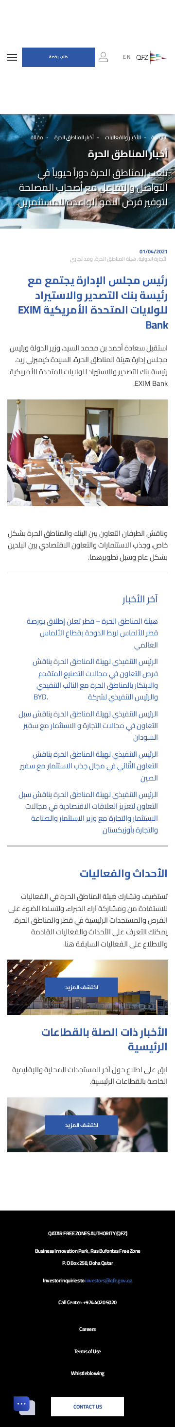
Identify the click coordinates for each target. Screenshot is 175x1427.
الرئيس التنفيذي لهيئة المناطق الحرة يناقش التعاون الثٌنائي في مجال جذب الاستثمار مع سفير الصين (89, 766)
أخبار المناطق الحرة (73, 137)
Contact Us (87, 1406)
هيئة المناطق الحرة (115, 259)
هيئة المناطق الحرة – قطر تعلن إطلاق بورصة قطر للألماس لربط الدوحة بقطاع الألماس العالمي (92, 633)
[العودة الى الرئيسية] (152, 57)
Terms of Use (87, 1351)
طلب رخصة (58, 57)
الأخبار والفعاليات (122, 137)
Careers (87, 1329)
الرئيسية (159, 137)
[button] (12, 57)
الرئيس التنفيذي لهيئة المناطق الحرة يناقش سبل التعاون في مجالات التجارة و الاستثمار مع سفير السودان (88, 726)
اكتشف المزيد (81, 987)
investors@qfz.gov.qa (108, 1280)
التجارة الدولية (153, 259)
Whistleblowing (88, 1373)
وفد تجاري (81, 259)
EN (127, 57)
